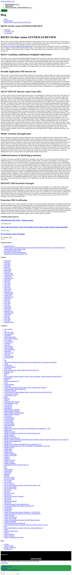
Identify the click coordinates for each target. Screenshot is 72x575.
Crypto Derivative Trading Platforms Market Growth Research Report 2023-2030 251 (28, 392)
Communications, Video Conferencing (15, 389)
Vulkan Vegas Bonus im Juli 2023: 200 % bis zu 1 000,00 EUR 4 (22, 513)
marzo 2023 (7, 287)
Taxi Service (7, 502)
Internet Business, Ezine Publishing (14, 413)
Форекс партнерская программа (13, 537)
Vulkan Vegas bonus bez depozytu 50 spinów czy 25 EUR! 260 (22, 512)
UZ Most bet (7, 510)
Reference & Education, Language (13, 496)
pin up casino (8, 482)
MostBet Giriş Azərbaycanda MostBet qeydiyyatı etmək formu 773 (22, 444)
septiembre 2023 (8, 278)
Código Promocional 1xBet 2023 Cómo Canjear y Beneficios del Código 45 (25, 387)
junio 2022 (7, 301)
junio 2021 (7, 317)
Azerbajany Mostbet (9, 367)
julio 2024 (7, 262)
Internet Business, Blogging (12, 409)
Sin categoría (7, 498)
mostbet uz (7, 458)
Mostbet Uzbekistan (9, 463)
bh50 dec (6, 373)
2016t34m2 (7, 29)
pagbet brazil (7, 472)
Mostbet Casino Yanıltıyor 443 (12, 441)
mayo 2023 (7, 284)
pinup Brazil (7, 495)
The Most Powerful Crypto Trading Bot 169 (16, 504)
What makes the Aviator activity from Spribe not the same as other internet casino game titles (34, 227)
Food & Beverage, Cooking (12, 401)
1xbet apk (7, 345)
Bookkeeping (8, 378)
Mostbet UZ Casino (9, 460)
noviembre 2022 (8, 294)
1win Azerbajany (9, 334)
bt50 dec (6, 379)
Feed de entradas (9, 546)
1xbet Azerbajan (8, 348)
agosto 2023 (7, 279)
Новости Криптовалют (11, 531)
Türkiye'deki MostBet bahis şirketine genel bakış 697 (19, 506)
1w (5, 330)
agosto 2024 (7, 260)
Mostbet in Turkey (9, 447)
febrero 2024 (7, 270)
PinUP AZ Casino (9, 493)
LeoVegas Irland (8, 422)
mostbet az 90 (8, 430)
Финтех (6, 532)
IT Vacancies (7, 416)
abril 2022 (7, 305)
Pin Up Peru (7, 490)
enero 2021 (7, 320)
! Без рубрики (8, 329)
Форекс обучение (9, 536)
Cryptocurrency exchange (11, 394)
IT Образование (9, 417)
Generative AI (8, 406)
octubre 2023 (8, 276)
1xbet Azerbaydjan (9, 349)
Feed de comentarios (10, 547)
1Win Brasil (7, 335)
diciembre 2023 (8, 273)
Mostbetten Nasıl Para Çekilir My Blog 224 (16, 465)
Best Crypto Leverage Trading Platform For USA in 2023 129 (21, 370)
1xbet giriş (7, 354)
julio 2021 (7, 316)
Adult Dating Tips (9, 246)
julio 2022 (7, 300)
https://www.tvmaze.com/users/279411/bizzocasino (18, 46)
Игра (5, 526)
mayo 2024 (7, 265)
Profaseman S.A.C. (7, 566)
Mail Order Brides (9, 425)
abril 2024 (7, 267)
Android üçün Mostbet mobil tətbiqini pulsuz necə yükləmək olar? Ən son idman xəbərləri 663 (30, 362)
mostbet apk (7, 427)
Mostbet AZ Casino (9, 431)
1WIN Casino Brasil (10, 337)
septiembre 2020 (8, 322)
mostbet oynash (8, 452)
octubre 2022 (8, 295)
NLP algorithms (8, 469)
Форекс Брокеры (9, 534)
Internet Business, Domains (11, 411)
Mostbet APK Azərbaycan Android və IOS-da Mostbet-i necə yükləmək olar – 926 (27, 428)
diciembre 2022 (8, 292)
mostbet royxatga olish (10, 455)
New (5, 466)
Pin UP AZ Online (9, 479)
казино (6, 529)
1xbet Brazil (7, 351)
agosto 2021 (7, 314)
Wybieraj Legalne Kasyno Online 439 (14, 523)
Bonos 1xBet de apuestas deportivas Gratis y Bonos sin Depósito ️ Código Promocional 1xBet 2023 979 (33, 376)
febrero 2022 (7, 308)
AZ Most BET (8, 365)
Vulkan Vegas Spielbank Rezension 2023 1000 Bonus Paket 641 (22, 520)
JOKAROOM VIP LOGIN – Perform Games (17, 220)
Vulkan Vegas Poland (10, 518)
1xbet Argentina (8, 346)
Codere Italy (7, 386)
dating (6, 397)
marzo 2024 (7, 268)
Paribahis (6, 474)
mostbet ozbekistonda (10, 454)
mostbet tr (7, 457)
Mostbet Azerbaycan (10, 436)
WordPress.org (8, 549)
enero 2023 (7, 290)
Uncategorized (8, 33)
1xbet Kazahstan (8, 356)
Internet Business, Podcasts (11, 414)
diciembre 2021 (8, 311)
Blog (5, 375)
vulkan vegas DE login (10, 517)
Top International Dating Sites (12, 250)
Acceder (6, 544)
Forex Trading (8, 405)
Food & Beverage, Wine (11, 403)
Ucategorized (8, 507)
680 (5, 360)
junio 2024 (7, 264)
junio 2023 (7, 283)
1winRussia (7, 343)
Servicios (4, 568)
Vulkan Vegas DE (9, 515)
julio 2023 (7, 281)
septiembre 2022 (8, 297)
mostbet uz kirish (9, 461)
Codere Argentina (9, 384)
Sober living (7, 499)
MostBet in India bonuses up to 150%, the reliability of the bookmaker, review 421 (27, 446)
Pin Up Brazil (8, 480)
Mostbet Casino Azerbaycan (12, 438)
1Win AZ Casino (9, 332)
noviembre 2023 (8, 275)
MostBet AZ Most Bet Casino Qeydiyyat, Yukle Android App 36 (22, 433)
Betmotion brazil (8, 371)
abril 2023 (7, 286)
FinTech (6, 400)
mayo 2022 (7, 303)
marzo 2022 (7, 306)
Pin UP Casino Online (10, 487)
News (5, 468)
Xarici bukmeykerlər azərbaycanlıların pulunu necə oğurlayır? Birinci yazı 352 (26, 524)
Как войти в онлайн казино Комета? (15, 252)
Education (7, 398)
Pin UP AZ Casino (9, 477)
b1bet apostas (8, 368)
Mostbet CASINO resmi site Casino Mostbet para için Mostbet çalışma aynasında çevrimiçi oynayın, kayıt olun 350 (36, 439)
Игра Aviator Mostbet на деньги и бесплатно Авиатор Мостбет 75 (23, 528)
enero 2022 (7, 309)
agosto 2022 (7, 298)
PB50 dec (7, 476)
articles (6, 364)
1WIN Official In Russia (11, 338)
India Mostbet (8, 408)
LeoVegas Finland (9, 419)
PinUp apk (7, 491)
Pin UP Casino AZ (9, 483)
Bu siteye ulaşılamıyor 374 (11, 381)
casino (6, 383)
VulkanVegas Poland (10, 521)
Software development (10, 501)
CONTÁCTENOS (36, 559)
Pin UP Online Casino (10, 488)
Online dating (8, 471)
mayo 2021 (7, 319)
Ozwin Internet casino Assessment (13, 234)
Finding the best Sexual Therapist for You (15, 254)
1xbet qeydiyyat (8, 357)
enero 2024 (7, 272)
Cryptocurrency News (10, 395)
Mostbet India (8, 449)
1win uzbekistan (8, 342)
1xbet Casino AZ (9, 353)
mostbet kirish (8, 450)
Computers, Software (10, 390)
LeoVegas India (8, 420)
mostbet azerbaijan (9, 435)
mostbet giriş (7, 442)
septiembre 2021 (8, 313)
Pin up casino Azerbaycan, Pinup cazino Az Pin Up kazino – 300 (22, 485)
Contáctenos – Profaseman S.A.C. (11, 569)
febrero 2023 (7, 289)
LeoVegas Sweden (9, 424)
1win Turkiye (8, 340)
